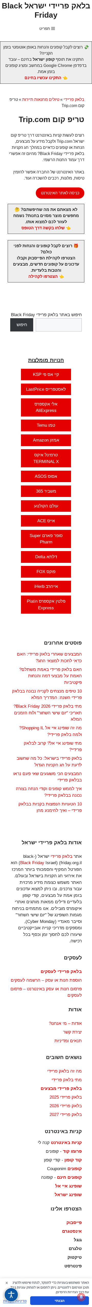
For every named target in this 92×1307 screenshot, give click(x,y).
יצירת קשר (72, 1032)
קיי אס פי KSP (46, 374)
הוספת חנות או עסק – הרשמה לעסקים (46, 980)
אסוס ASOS (46, 476)
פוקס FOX (46, 571)
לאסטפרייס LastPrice (46, 389)
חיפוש (22, 324)
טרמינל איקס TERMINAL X (46, 458)
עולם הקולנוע (46, 506)
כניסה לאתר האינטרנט (60, 193)
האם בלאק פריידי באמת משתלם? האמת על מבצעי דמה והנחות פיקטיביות (50, 676)
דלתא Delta (46, 556)
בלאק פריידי (74, 99)
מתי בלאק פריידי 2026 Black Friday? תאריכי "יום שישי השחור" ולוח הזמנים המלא (48, 713)
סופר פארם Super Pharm (46, 539)
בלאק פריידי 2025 (66, 1097)
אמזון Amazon (46, 440)
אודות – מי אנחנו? (65, 1023)
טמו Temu (46, 425)
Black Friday (32, 862)
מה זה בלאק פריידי (64, 1071)
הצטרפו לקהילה (43, 276)
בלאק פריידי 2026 (66, 1105)
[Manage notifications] (81, 1297)
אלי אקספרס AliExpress (45, 407)
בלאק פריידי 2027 (66, 1114)
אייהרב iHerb (46, 586)
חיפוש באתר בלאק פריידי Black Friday (46, 314)
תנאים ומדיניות (68, 1040)
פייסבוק (74, 1222)
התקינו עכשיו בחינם (43, 78)
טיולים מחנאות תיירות (40, 99)
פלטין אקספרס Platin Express (46, 604)
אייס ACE (46, 520)
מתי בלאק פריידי (67, 1079)
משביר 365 (46, 491)
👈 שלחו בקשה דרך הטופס (46, 228)
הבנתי (59, 1300)
